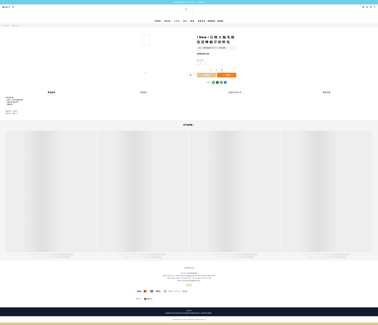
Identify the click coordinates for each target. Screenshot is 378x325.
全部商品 (5, 25)
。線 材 (184, 21)
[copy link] (225, 82)
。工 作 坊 (176, 21)
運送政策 (220, 21)
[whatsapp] (221, 82)
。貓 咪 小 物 (14, 25)
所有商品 (158, 21)
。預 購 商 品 (200, 21)
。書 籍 (191, 21)
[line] (213, 82)
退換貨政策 (211, 21)
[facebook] (217, 82)
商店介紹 (167, 21)
